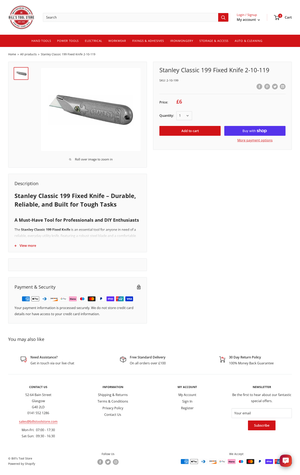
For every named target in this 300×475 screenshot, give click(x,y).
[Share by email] (283, 86)
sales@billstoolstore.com (38, 421)
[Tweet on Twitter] (275, 86)
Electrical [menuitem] (93, 41)
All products (28, 54)
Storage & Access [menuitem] (214, 41)
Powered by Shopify (21, 464)
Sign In (187, 401)
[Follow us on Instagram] (116, 462)
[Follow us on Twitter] (108, 462)
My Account (187, 395)
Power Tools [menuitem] (68, 41)
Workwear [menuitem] (117, 41)
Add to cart (190, 131)
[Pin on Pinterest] (267, 86)
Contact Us (112, 414)
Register (187, 408)
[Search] (223, 17)
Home (12, 54)
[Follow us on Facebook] (100, 462)
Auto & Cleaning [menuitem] (248, 41)
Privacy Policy (112, 408)
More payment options (255, 140)
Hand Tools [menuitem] (41, 41)
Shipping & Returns (113, 395)
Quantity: (166, 115)
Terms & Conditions (113, 401)
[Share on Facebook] (259, 86)
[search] (130, 17)
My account (247, 19)
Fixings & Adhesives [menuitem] (148, 41)
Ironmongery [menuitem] (181, 41)
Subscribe (261, 425)
